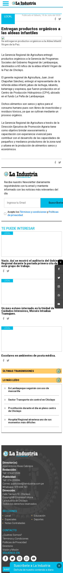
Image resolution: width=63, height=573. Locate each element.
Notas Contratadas (15, 523)
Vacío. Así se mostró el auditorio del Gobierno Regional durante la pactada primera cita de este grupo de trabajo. (31, 263)
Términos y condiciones (33, 212)
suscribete (9, 569)
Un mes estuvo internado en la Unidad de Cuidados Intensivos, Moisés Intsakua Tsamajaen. (27, 311)
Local (7, 233)
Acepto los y (33, 214)
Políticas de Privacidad (15, 542)
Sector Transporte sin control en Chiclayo (31, 399)
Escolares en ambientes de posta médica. (28, 355)
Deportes (39, 519)
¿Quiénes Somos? (12, 535)
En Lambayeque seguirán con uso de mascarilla (28, 389)
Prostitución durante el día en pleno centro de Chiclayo (32, 409)
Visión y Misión (11, 549)
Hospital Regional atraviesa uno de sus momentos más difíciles (30, 421)
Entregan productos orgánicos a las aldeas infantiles (30, 30)
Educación (39, 515)
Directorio (8, 546)
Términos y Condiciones (15, 538)
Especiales (10, 519)
